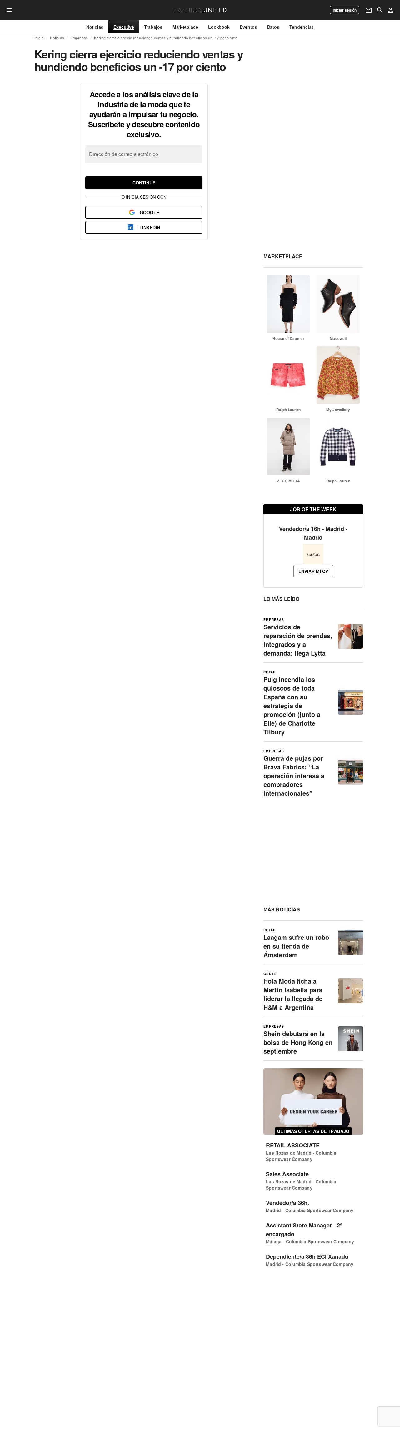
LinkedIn (149, 227)
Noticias (57, 38)
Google (149, 212)
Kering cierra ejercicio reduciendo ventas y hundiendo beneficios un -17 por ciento (166, 38)
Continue (143, 182)
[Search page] (380, 10)
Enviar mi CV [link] (313, 571)
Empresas (79, 38)
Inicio (39, 38)
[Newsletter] (368, 10)
